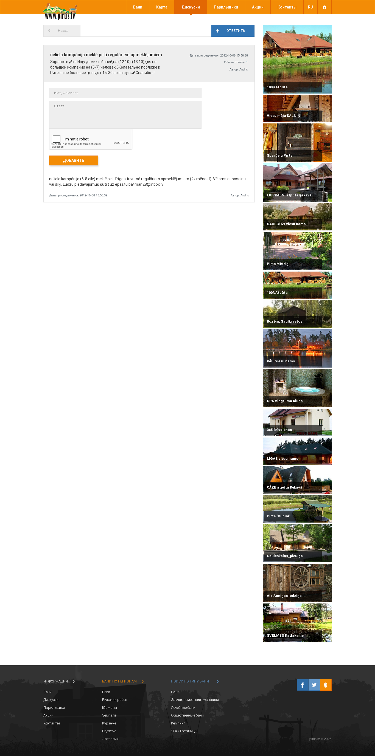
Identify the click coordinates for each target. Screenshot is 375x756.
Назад (63, 31)
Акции (258, 7)
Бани (137, 7)
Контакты (287, 7)
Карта (161, 7)
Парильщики (226, 7)
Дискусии (190, 7)
